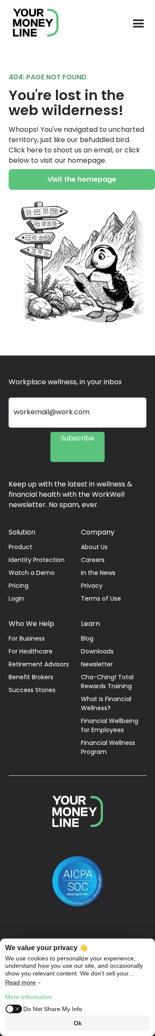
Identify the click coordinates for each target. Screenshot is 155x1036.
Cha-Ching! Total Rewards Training (107, 681)
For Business (27, 638)
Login (16, 598)
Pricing (18, 585)
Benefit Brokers (31, 677)
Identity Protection (37, 560)
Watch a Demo (32, 572)
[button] (139, 24)
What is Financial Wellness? (106, 703)
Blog (87, 638)
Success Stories (32, 690)
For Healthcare (31, 651)
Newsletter (97, 664)
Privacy (91, 585)
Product (20, 547)
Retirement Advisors (39, 664)
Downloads (97, 651)
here (35, 150)
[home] (31, 24)
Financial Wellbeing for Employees (109, 725)
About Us (94, 547)
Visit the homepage (81, 179)
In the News (98, 572)
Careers (93, 560)
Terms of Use (101, 598)
